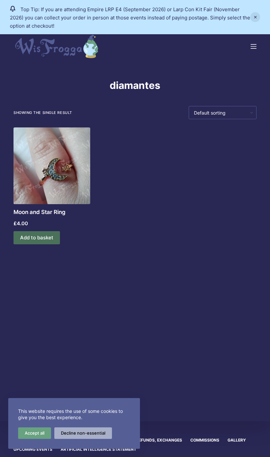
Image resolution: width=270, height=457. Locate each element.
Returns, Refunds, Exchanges (148, 440)
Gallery (237, 440)
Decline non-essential (83, 433)
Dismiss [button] (255, 17)
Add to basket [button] (36, 237)
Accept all (34, 433)
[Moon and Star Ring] (52, 165)
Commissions (204, 440)
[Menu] (253, 46)
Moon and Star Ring (40, 212)
